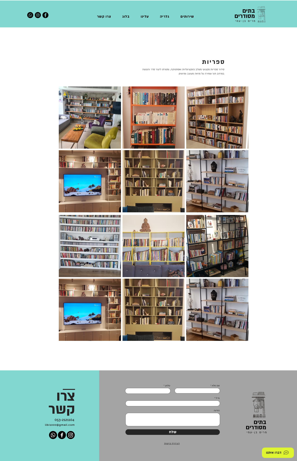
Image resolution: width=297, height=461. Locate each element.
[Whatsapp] (30, 15)
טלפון (167, 385)
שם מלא (216, 385)
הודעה (217, 410)
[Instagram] (38, 15)
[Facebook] (45, 15)
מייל (218, 398)
